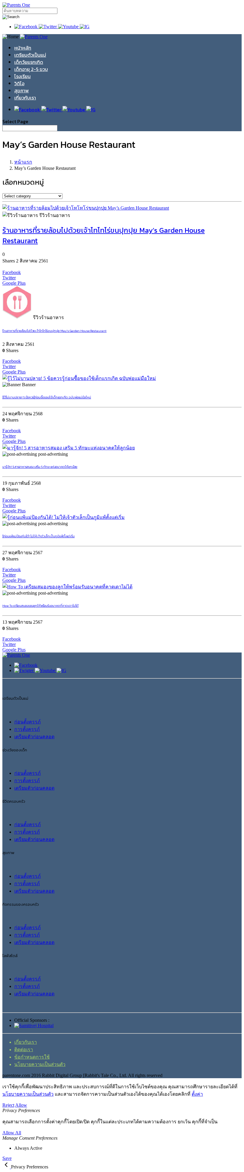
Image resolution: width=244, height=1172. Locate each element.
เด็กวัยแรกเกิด (28, 62)
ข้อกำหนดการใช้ (32, 1056)
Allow (21, 1105)
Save (7, 1158)
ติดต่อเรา (23, 1049)
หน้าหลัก (22, 47)
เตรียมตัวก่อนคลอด (34, 736)
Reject (8, 1105)
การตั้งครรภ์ (27, 729)
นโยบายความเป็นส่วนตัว (39, 1064)
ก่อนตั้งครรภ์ (27, 721)
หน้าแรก (23, 161)
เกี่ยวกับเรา (25, 97)
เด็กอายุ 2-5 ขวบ (31, 69)
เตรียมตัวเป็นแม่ (30, 54)
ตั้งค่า (197, 1094)
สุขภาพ (21, 90)
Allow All (11, 1132)
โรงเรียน (22, 76)
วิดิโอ (19, 83)
